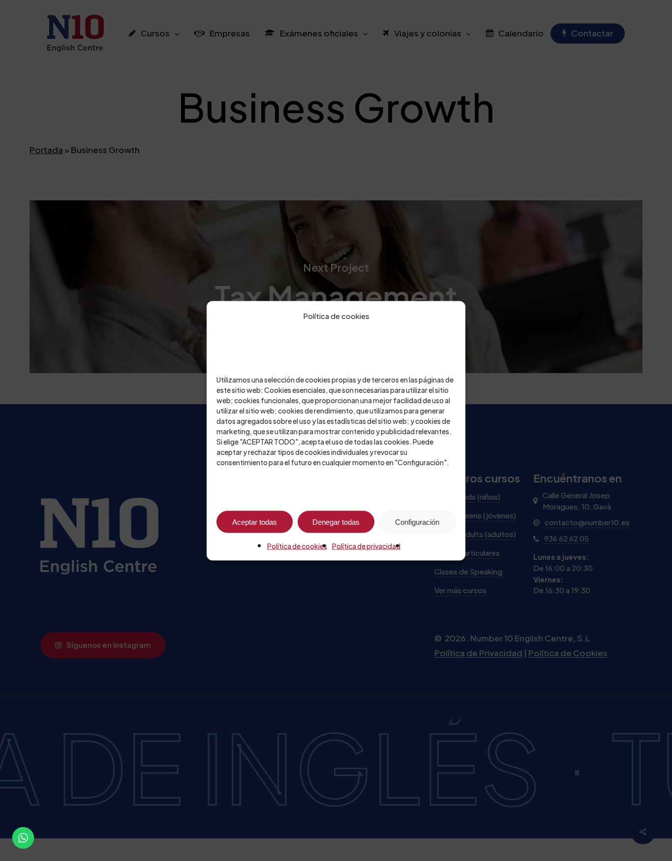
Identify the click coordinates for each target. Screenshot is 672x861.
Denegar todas (336, 521)
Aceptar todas (254, 521)
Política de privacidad (366, 545)
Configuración (417, 521)
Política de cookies (297, 545)
